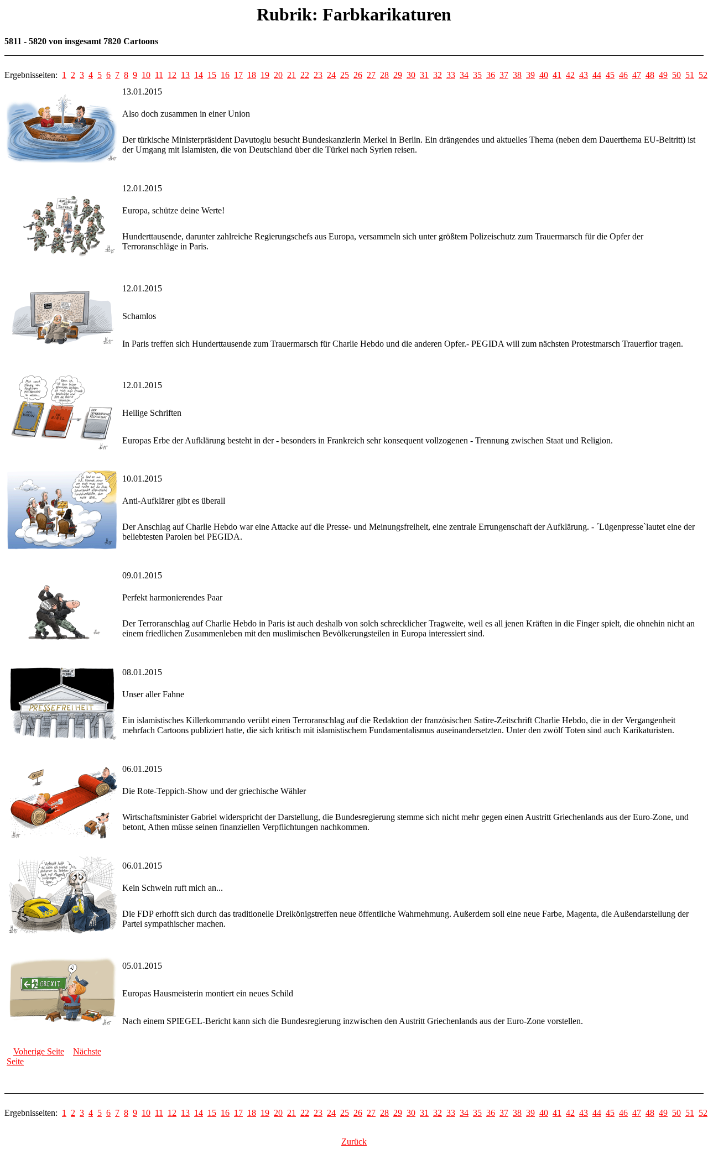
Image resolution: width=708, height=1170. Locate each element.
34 (464, 75)
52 (703, 75)
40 (543, 75)
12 (172, 75)
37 (503, 75)
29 (397, 75)
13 (185, 75)
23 (318, 75)
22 (304, 75)
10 (146, 75)
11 (159, 75)
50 (676, 75)
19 (265, 75)
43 (583, 75)
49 (663, 75)
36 (490, 75)
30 (411, 75)
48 (649, 75)
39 (530, 75)
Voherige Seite (38, 1051)
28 (384, 75)
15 (211, 75)
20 (278, 75)
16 (225, 75)
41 (557, 75)
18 (251, 75)
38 (517, 75)
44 (596, 75)
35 (477, 75)
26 (357, 75)
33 (450, 75)
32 (437, 75)
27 (371, 75)
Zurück (354, 1141)
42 (570, 75)
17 (238, 75)
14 (198, 75)
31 (424, 75)
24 (331, 75)
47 (636, 75)
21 (291, 75)
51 (689, 75)
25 (344, 75)
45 (610, 75)
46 (623, 75)
